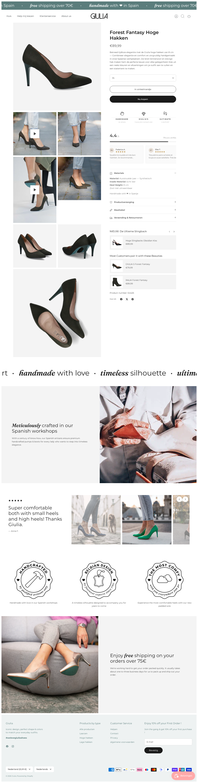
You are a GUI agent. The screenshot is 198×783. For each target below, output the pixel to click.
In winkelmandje (143, 89)
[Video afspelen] (34, 133)
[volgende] (169, 231)
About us (66, 16)
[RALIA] (117, 282)
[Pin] (132, 299)
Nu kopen (143, 99)
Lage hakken (86, 742)
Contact (114, 733)
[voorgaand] (174, 231)
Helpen (113, 729)
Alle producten (87, 729)
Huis (9, 16)
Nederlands (42, 769)
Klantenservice (48, 16)
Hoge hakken (86, 738)
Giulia (14, 776)
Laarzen (83, 733)
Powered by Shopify (25, 776)
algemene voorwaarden (122, 742)
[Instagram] (13, 746)
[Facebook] (7, 746)
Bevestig (153, 750)
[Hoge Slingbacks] (117, 242)
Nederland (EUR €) (17, 769)
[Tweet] (127, 299)
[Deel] (121, 299)
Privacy (114, 738)
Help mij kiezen (25, 16)
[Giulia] (99, 16)
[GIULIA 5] (117, 266)
